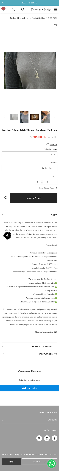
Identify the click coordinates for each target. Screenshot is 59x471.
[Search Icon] (22, 9)
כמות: (54, 176)
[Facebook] (54, 438)
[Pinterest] (39, 438)
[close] (2, 2)
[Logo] (41, 9)
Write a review (30, 388)
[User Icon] (13, 9)
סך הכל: (53, 187)
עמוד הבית (52, 18)
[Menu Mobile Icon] (55, 9)
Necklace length (50, 149)
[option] (29, 70)
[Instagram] (47, 438)
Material (53, 162)
